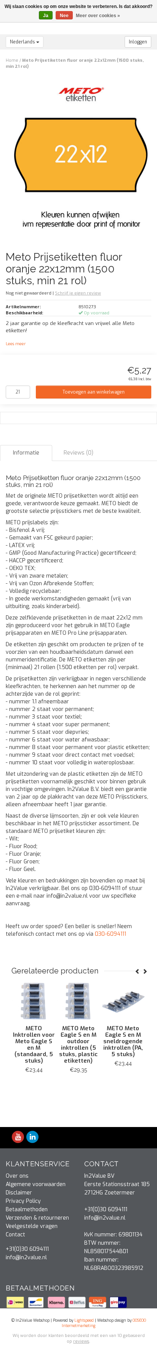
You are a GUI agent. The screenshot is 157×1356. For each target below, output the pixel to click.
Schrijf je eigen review (78, 293)
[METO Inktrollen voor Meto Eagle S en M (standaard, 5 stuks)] (76, 1001)
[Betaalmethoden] (16, 1302)
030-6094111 (110, 934)
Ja (45, 15)
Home (12, 60)
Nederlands (23, 42)
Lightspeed (84, 1320)
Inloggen (138, 42)
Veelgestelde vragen (32, 1226)
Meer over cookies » (98, 15)
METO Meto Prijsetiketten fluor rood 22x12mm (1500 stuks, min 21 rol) (32, 1045)
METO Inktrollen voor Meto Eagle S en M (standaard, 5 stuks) (77, 1045)
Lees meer (16, 343)
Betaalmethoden (27, 1209)
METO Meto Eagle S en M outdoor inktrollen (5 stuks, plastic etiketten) (121, 1045)
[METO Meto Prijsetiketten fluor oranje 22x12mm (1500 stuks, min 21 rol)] (81, 157)
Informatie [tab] (26, 452)
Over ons (17, 1176)
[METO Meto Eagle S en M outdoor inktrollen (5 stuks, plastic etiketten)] (121, 1001)
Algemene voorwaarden (36, 1184)
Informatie (32, 1087)
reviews (81, 1341)
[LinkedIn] (32, 1137)
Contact (15, 1234)
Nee (64, 15)
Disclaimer (19, 1192)
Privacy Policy (23, 1201)
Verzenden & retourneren (37, 1218)
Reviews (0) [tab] (78, 452)
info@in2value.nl (26, 1257)
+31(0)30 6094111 (27, 1249)
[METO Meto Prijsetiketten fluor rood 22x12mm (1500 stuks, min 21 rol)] (32, 1001)
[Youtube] (17, 1137)
